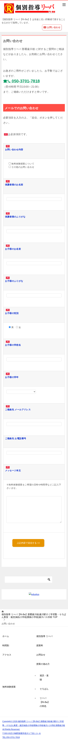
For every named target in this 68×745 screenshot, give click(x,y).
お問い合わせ (53, 27)
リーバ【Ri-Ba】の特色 (45, 702)
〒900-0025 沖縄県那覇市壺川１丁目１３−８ (21, 733)
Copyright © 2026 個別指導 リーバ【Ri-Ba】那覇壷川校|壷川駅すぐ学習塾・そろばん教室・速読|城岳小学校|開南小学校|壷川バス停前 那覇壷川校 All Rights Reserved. (33, 725)
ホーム (5, 636)
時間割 (5, 645)
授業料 (39, 645)
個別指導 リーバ (44, 636)
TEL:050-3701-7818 (11, 737)
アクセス (6, 654)
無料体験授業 (9, 686)
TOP (34, 615)
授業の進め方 (43, 664)
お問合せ (40, 654)
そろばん (44, 689)
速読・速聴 (44, 677)
